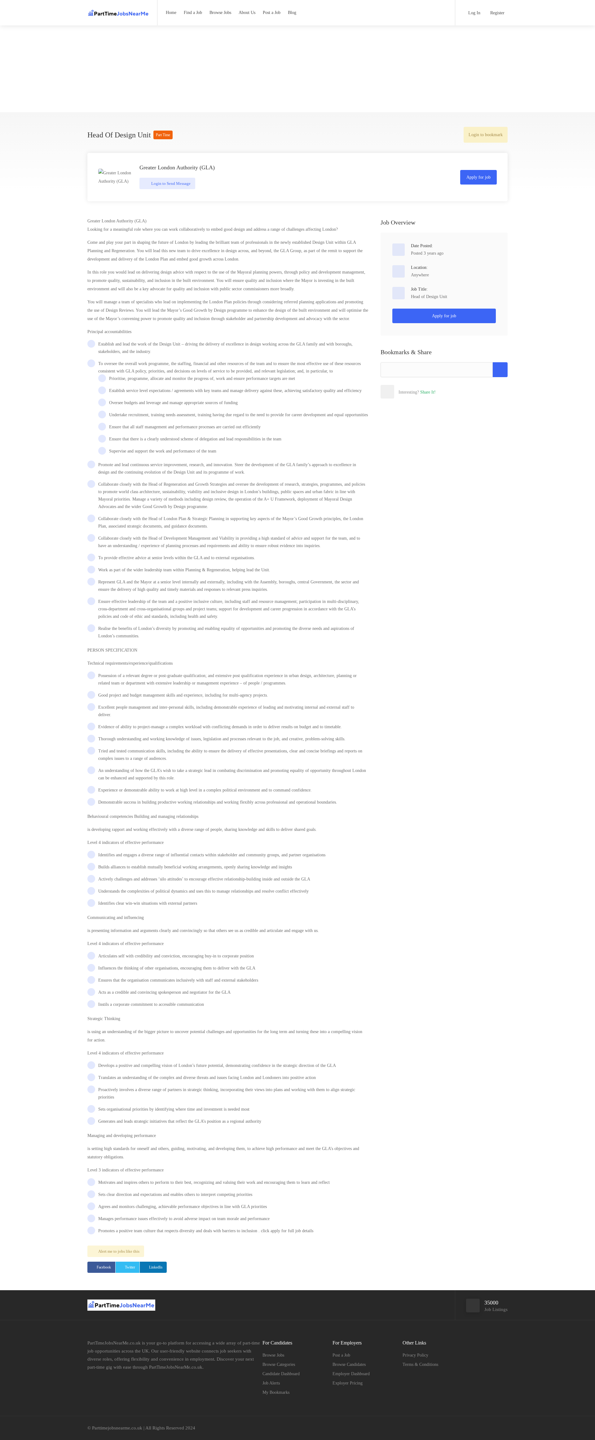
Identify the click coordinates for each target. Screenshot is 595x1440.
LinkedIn (155, 1267)
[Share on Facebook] (401, 392)
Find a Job (193, 12)
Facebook (104, 1267)
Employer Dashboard (351, 1373)
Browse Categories (278, 1364)
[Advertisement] (297, 68)
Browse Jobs (220, 12)
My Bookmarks (275, 1392)
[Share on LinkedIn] (428, 392)
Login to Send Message (170, 183)
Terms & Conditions (420, 1364)
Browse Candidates (349, 1364)
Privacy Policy (415, 1355)
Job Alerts (271, 1383)
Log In (473, 13)
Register (497, 13)
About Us (247, 12)
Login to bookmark (486, 134)
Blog (292, 12)
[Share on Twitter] (414, 392)
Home (171, 12)
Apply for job (478, 177)
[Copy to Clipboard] (500, 369)
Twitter (130, 1267)
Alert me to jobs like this (118, 1251)
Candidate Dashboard (281, 1373)
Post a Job (271, 12)
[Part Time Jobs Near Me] (118, 10)
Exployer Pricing (348, 1383)
